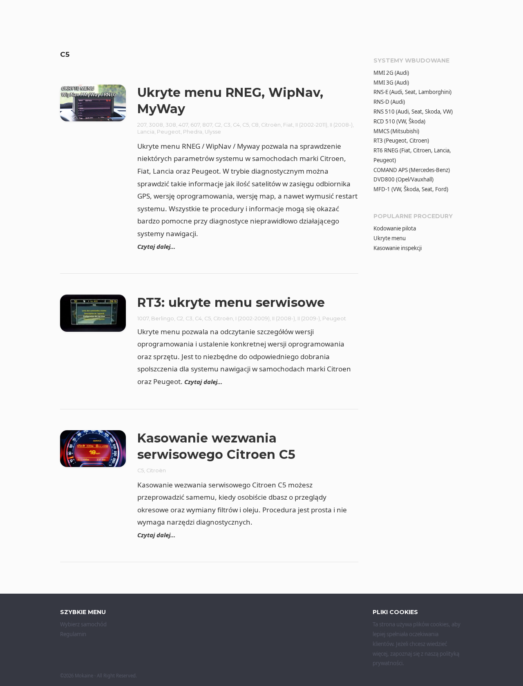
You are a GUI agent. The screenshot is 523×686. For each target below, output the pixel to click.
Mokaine (84, 676)
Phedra (192, 132)
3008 (156, 125)
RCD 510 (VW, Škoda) (399, 121)
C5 (245, 125)
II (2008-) (341, 125)
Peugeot (169, 132)
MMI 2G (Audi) (391, 72)
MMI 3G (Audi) (391, 82)
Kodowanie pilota (394, 228)
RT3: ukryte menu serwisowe (231, 302)
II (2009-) (308, 318)
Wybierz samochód (83, 624)
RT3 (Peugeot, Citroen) (401, 140)
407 (183, 125)
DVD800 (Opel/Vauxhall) (403, 179)
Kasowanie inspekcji (397, 248)
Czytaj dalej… (156, 246)
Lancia (145, 132)
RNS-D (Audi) (389, 101)
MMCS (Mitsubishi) (396, 131)
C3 (227, 125)
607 (195, 125)
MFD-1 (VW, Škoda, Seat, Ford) (410, 189)
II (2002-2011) (311, 125)
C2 (218, 125)
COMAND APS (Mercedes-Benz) (411, 170)
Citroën (271, 125)
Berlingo (162, 318)
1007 (143, 318)
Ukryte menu (389, 238)
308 (170, 125)
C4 (236, 125)
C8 (255, 125)
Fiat (288, 125)
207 (141, 125)
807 (207, 125)
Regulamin (73, 634)
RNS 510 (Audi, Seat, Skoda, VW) (413, 111)
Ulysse (213, 132)
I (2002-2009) (252, 318)
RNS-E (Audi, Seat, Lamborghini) (412, 92)
